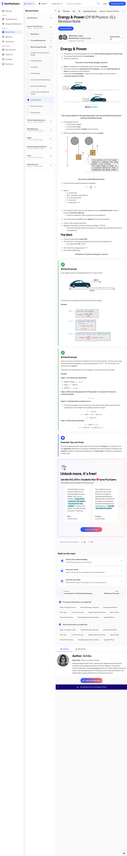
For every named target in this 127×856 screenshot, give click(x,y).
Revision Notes (90, 11)
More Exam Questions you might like (77, 602)
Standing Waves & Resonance (88, 617)
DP (74, 11)
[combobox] (83, 4)
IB (59, 11)
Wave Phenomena (66, 617)
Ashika (80, 36)
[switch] (124, 853)
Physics (66, 11)
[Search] (98, 3)
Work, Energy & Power (68, 607)
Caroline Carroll (85, 38)
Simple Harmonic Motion (97, 612)
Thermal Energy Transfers (89, 607)
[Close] (58, 687)
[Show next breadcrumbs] (123, 11)
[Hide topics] (56, 11)
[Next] (121, 504)
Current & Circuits (77, 612)
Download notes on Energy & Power (93, 687)
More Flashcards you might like (75, 624)
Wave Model (114, 612)
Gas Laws (63, 612)
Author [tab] (66, 649)
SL (79, 11)
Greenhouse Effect (110, 607)
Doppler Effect (109, 617)
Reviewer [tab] (82, 649)
